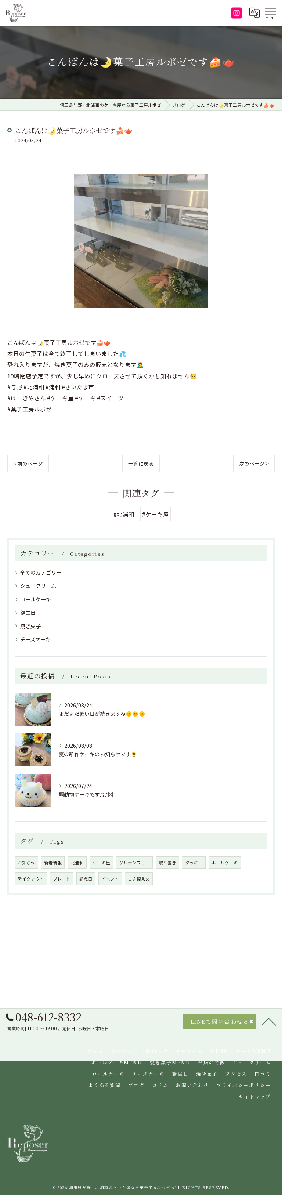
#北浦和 (123, 514)
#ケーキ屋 (155, 514)
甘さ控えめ (139, 879)
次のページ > (254, 463)
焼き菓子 (30, 626)
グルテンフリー (134, 863)
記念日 (86, 879)
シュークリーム (38, 585)
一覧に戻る (141, 463)
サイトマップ (255, 1096)
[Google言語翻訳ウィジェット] (254, 13)
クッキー (194, 863)
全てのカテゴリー (40, 572)
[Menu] (270, 13)
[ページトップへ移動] (269, 1021)
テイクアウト (31, 879)
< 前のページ (28, 463)
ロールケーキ (35, 599)
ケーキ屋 (101, 863)
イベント (110, 879)
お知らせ (26, 863)
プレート (61, 879)
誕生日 (28, 612)
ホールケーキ (225, 863)
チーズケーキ (35, 639)
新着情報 (53, 863)
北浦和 (77, 863)
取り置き (167, 863)
